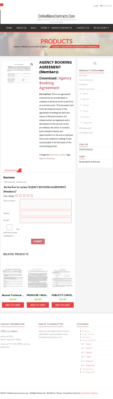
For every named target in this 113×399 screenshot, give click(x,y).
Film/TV (86, 99)
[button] (31, 64)
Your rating (9, 196)
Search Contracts (62, 28)
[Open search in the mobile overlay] (2, 4)
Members (83, 84)
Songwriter (87, 123)
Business (55, 154)
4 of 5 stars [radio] (27, 195)
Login (96, 5)
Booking (51, 158)
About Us (21, 28)
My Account (100, 28)
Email (6, 220)
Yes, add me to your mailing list (11, 232)
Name (6, 213)
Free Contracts (86, 80)
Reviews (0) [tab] (11, 170)
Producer (86, 117)
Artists (85, 93)
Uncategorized (86, 132)
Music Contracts (30, 46)
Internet (86, 105)
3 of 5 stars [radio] (24, 195)
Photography (85, 128)
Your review (9, 200)
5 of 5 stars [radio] (31, 195)
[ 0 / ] (107, 5)
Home (9, 28)
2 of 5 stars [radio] (20, 195)
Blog (33, 28)
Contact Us (82, 28)
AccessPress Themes (89, 393)
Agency (42, 158)
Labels (43, 46)
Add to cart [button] (13, 305)
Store (44, 28)
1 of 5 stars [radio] (16, 195)
